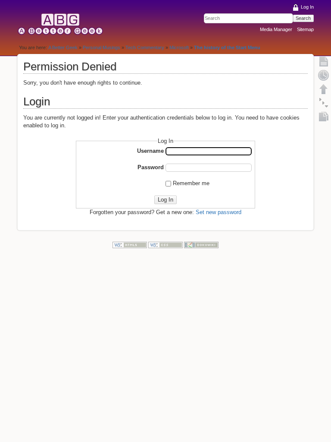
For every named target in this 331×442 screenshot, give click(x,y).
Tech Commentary (144, 47)
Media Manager (276, 29)
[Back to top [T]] (324, 89)
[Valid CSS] (165, 244)
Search (303, 18)
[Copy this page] (324, 116)
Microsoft (179, 47)
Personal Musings (101, 47)
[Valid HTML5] (129, 244)
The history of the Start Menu (227, 47)
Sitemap (305, 29)
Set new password (218, 212)
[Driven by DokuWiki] (201, 244)
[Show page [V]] (324, 61)
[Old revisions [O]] (324, 75)
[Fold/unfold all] (324, 103)
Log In (307, 6)
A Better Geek (63, 47)
